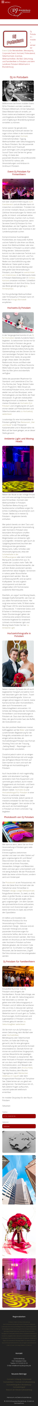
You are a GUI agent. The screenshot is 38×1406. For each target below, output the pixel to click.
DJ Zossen (27, 1329)
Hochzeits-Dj (20, 790)
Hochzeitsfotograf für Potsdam (14, 792)
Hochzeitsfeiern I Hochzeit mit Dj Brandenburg (19, 1382)
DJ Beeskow (22, 1345)
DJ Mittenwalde (25, 1336)
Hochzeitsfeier (13, 1035)
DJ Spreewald (27, 1333)
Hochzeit (24, 136)
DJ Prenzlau (23, 1326)
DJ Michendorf (14, 1342)
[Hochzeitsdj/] (19, 1231)
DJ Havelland (31, 1324)
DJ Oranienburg (11, 1326)
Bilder (22, 730)
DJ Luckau (19, 1342)
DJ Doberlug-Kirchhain (20, 1329)
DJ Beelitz (22, 1340)
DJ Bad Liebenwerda (17, 1336)
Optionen (6, 1126)
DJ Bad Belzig (15, 1324)
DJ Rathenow (32, 1333)
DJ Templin (22, 1331)
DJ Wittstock (32, 1342)
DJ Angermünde (25, 1342)
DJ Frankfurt (32, 1329)
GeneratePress (19, 1403)
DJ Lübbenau (27, 1340)
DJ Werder (17, 1333)
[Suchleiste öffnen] (35, 22)
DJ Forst (32, 1340)
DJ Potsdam (11, 1322)
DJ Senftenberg (29, 1326)
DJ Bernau (21, 1333)
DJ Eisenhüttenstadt (11, 1338)
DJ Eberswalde (9, 1324)
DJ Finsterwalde (10, 1340)
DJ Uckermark (28, 1345)
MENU (7, 2)
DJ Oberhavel (32, 1338)
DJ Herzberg (17, 1345)
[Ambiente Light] (19, 1283)
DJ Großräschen (26, 1338)
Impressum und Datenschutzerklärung (19, 1397)
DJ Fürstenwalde (10, 1333)
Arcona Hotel (27, 1068)
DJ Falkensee (25, 1324)
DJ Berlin (16, 1322)
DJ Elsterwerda (19, 1338)
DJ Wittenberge (5, 1329)
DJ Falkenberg (17, 1340)
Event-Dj (5, 50)
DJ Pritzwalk (8, 1342)
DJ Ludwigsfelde (9, 1336)
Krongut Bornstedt (18, 299)
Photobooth (10, 882)
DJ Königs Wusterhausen (14, 1331)
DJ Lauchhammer (29, 1331)
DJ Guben (12, 1345)
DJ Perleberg (17, 1326)
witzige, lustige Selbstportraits (22, 890)
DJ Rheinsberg (32, 1336)
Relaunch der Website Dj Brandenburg (19, 1390)
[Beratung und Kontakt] (19, 1142)
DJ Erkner (20, 1324)
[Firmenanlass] (19, 1179)
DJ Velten (35, 1326)
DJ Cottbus (20, 1322)
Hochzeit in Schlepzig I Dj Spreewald (19, 1379)
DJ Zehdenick (12, 1329)
